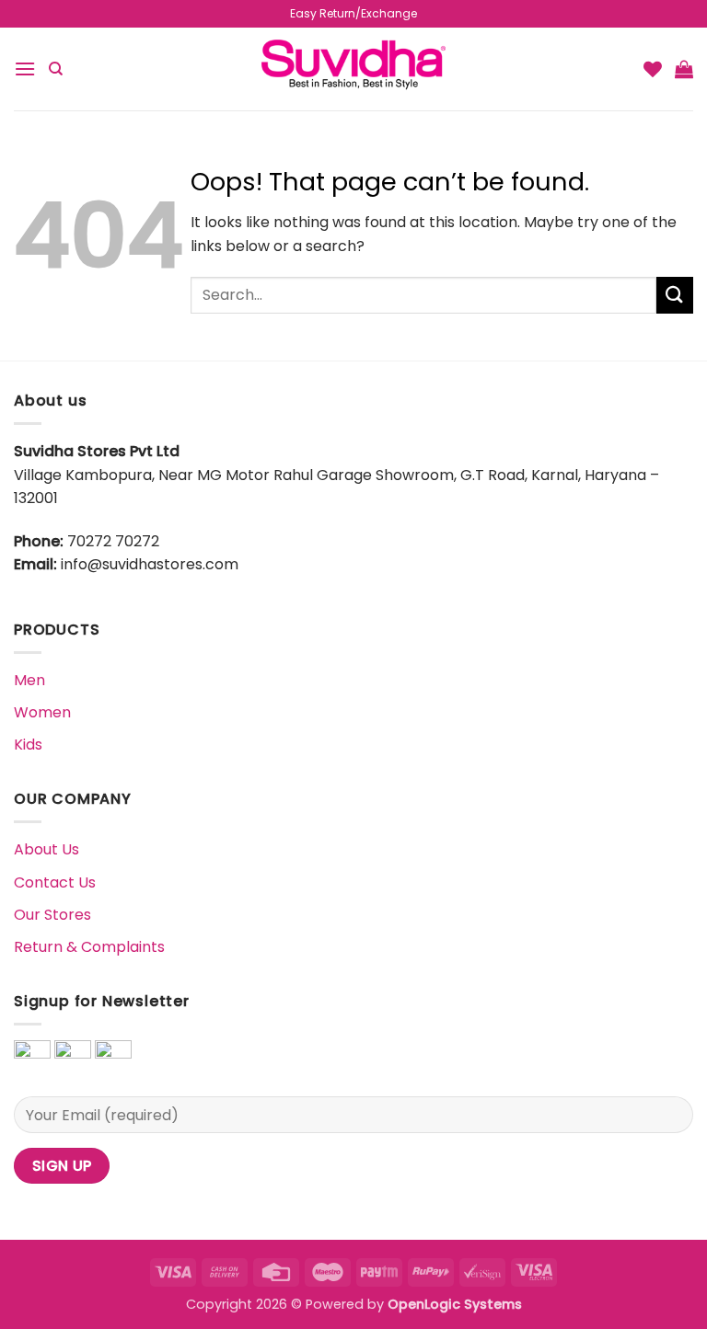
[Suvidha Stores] (353, 68)
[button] (25, 68)
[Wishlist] (652, 69)
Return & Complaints (89, 946)
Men (29, 680)
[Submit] (674, 295)
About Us (46, 849)
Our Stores (52, 914)
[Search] (56, 69)
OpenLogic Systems (455, 1304)
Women (42, 712)
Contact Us (55, 882)
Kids (28, 744)
